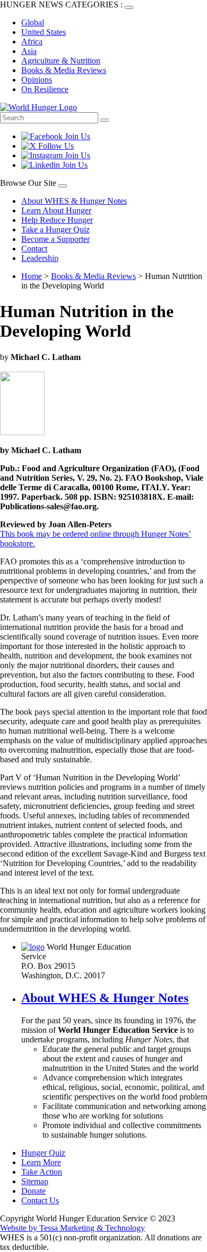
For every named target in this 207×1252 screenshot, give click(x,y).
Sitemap (34, 1181)
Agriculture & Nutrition (60, 60)
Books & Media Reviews (63, 70)
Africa (31, 41)
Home (31, 276)
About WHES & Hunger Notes (74, 200)
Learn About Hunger (56, 210)
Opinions (36, 79)
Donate (33, 1190)
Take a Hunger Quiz (55, 229)
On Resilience (44, 89)
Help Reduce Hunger (57, 219)
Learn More (41, 1162)
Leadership (39, 258)
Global (32, 22)
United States (43, 32)
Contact (34, 248)
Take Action (41, 1171)
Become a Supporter (55, 239)
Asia (29, 51)
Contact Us (40, 1200)
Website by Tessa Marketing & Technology (72, 1227)
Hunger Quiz (43, 1152)
